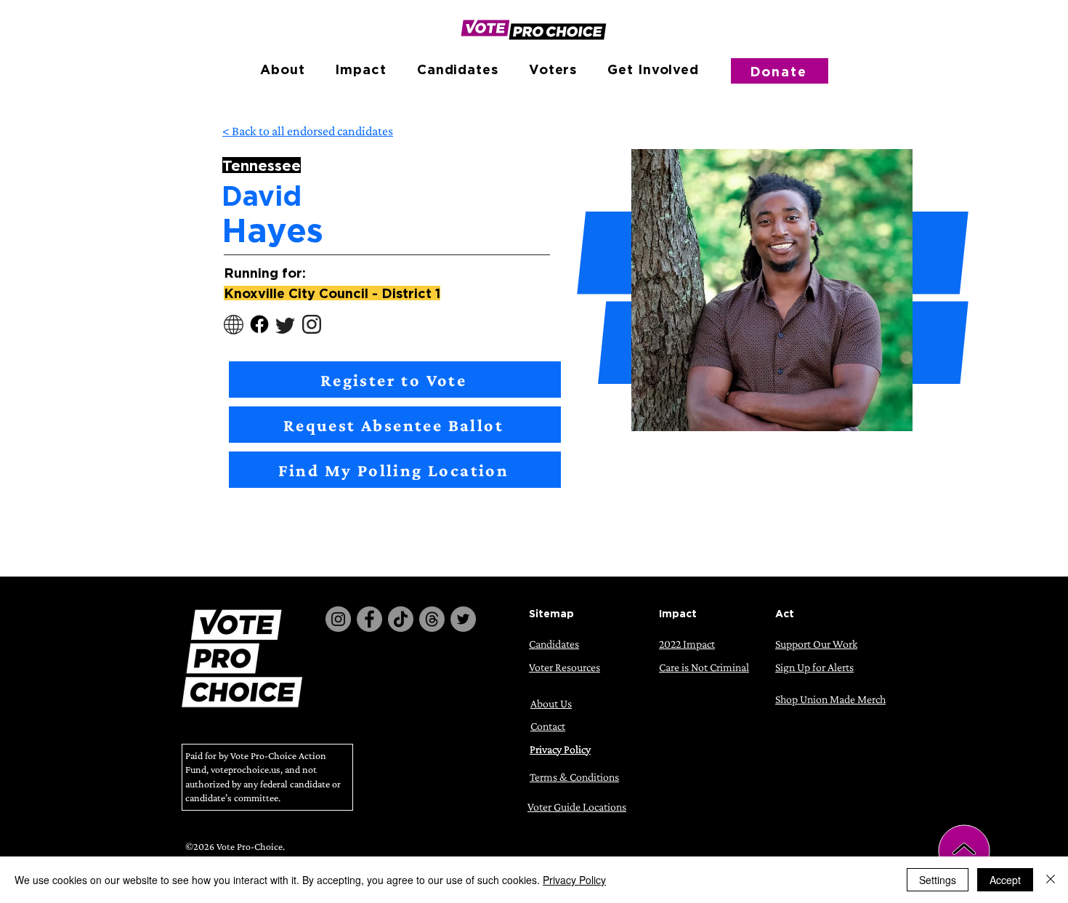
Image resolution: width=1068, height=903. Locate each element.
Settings (937, 879)
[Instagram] (338, 619)
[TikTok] (400, 619)
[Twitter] (463, 619)
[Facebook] (369, 619)
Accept (1005, 879)
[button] (282, 69)
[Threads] (432, 619)
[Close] (1050, 879)
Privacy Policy (574, 879)
